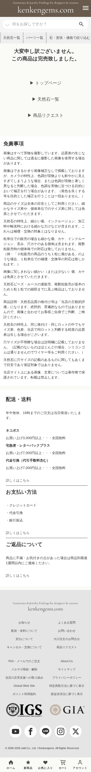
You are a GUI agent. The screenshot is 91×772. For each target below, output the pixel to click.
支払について (24, 639)
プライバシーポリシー (66, 677)
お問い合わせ (66, 630)
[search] (81, 24)
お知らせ (24, 622)
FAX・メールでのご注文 (24, 661)
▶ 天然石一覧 (45, 99)
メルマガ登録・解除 (24, 669)
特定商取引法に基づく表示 (66, 686)
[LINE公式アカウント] (46, 731)
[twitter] (76, 731)
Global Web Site (24, 686)
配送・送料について (24, 630)
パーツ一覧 (34, 38)
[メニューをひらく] (83, 8)
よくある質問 (66, 622)
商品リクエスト (67, 647)
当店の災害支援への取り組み (24, 677)
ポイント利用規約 (24, 694)
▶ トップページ (45, 83)
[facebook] (31, 731)
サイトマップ (66, 669)
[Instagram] (61, 731)
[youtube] (15, 731)
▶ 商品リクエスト (45, 115)
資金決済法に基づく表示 (67, 694)
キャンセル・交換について (24, 647)
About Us (67, 661)
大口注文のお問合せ (67, 639)
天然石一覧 (11, 38)
